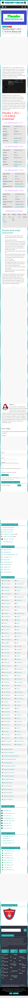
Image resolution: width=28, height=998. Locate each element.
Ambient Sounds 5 (7, 744)
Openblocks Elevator (8, 749)
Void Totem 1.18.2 (7, 815)
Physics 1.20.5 (7, 559)
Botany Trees (19, 636)
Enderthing (18, 685)
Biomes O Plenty (6, 705)
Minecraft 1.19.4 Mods (8, 539)
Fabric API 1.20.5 (7, 549)
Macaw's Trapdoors (7, 741)
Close (11, 993)
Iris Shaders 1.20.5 (8, 557)
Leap (17, 711)
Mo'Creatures (14, 975)
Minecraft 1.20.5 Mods (8, 529)
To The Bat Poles (6, 652)
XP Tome (18, 688)
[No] (26, 991)
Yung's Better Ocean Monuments (10, 756)
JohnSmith (21, 956)
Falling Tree (18, 731)
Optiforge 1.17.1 (6, 838)
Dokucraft (21, 964)
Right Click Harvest (7, 782)
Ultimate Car (18, 734)
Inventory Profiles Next (8, 752)
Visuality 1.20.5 (7, 567)
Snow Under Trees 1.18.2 (8, 820)
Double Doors (19, 672)
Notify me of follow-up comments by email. (10, 468)
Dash (17, 639)
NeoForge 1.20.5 (7, 552)
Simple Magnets (6, 708)
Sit (16, 665)
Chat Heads (18, 701)
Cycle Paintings (19, 682)
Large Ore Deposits (7, 786)
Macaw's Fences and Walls (9, 766)
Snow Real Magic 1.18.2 (8, 818)
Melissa (13, 33)
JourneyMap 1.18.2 (7, 810)
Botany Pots (18, 633)
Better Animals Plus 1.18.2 (9, 813)
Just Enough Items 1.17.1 (8, 836)
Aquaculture (5, 633)
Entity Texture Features (8, 772)
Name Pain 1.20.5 (7, 564)
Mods (10, 26)
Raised (17, 623)
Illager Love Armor (7, 672)
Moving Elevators (6, 688)
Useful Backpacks (6, 695)
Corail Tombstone (7, 646)
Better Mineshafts (7, 718)
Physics (17, 708)
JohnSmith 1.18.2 (8, 855)
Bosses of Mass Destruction (9, 759)
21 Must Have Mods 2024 (8, 527)
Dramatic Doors (6, 662)
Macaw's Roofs (6, 724)
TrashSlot (5, 623)
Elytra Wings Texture (8, 541)
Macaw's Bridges (6, 721)
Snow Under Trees (20, 695)
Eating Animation (6, 698)
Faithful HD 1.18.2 (8, 853)
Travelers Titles (6, 636)
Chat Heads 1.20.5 (8, 572)
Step (17, 642)
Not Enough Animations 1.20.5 (10, 554)
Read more (15, 993)
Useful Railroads (6, 692)
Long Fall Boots (6, 629)
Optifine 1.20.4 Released (8, 536)
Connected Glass (6, 715)
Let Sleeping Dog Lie (7, 762)
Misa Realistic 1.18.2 (8, 858)
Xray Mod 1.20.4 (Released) (9, 534)
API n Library (5, 26)
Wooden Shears (6, 656)
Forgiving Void (19, 679)
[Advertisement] (14, 51)
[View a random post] (25, 7)
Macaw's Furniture (20, 741)
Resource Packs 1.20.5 (8, 532)
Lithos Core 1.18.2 (8, 860)
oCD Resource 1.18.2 (8, 865)
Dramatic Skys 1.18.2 (9, 869)
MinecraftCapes (19, 692)
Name (3, 452)
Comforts (18, 656)
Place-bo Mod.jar (19, 186)
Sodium (17, 626)
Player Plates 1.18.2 (7, 825)
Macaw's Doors (6, 649)
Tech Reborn (18, 715)
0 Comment (19, 33)
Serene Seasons (6, 711)
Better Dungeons (6, 626)
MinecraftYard (8, 985)
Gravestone (18, 724)
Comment (3, 435)
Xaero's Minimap (19, 698)
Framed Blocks (19, 662)
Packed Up (18, 675)
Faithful (24, 965)
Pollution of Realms (7, 789)
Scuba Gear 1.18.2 (7, 823)
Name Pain (18, 718)
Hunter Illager (6, 685)
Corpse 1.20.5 (7, 569)
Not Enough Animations (8, 779)
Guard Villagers (6, 728)
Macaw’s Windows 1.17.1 (8, 840)
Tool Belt (5, 659)
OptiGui (17, 629)
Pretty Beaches (6, 679)
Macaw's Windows (7, 665)
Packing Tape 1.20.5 (8, 562)
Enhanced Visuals (6, 734)
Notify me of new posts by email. (8, 472)
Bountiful (18, 620)
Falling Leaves (19, 721)
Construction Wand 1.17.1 (9, 843)
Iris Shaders (5, 669)
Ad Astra (18, 646)
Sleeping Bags (19, 744)
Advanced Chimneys (7, 792)
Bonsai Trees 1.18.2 (7, 828)
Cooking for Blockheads (8, 769)
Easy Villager (6, 731)
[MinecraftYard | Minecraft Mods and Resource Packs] (14, 2)
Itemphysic (18, 652)
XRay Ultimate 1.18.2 (9, 850)
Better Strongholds (7, 639)
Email (2, 457)
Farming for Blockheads (8, 776)
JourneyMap (5, 675)
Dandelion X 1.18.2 (8, 862)
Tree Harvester (6, 682)
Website (3, 462)
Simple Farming (19, 669)
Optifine (5, 620)
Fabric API (18, 728)
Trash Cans (18, 705)
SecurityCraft (19, 649)
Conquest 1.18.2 (7, 867)
